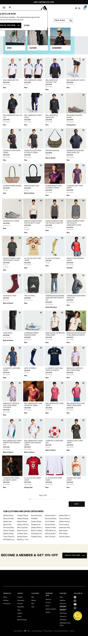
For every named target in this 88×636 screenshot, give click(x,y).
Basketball (20, 607)
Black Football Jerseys (37, 531)
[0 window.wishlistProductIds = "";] (9, 7)
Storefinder (63, 619)
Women (33, 600)
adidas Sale (7, 521)
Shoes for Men (8, 518)
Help (61, 597)
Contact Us (63, 616)
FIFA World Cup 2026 (51, 531)
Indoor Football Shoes (9, 531)
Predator (34, 518)
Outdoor (19, 613)
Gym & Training (22, 619)
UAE (28, 631)
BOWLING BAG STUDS (31, 186)
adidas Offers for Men (37, 527)
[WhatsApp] (75, 608)
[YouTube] (75, 604)
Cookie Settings (37, 631)
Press (47, 606)
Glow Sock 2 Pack (9, 296)
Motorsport (20, 600)
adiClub (48, 612)
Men (32, 597)
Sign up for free (72, 555)
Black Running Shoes (23, 531)
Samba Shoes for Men (51, 524)
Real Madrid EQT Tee (10, 80)
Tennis (19, 616)
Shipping (62, 600)
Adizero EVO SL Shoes (11, 221)
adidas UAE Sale (23, 524)
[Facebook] (75, 597)
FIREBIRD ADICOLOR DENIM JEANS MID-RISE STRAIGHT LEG (55, 298)
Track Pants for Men (9, 537)
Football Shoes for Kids (23, 534)
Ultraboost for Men (37, 534)
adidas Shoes (22, 521)
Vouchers (62, 610)
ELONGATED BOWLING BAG (12, 186)
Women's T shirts (23, 540)
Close (27, 25)
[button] (20, 60)
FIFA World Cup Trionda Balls (9, 540)
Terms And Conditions (61, 631)
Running (19, 603)
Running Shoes (50, 518)
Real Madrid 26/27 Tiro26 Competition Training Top (12, 443)
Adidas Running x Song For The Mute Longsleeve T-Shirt (75, 223)
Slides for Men (50, 527)
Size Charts (63, 613)
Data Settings (18, 631)
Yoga (18, 610)
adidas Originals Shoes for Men (23, 518)
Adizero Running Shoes (65, 521)
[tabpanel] (44, 284)
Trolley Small (29, 296)
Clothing (5, 600)
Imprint (72, 631)
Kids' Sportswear (23, 527)
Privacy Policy (48, 631)
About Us (48, 599)
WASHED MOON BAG (52, 150)
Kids (32, 603)
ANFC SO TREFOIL (30, 368)
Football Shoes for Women (37, 537)
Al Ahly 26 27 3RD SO (53, 258)
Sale (32, 607)
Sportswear (63, 531)
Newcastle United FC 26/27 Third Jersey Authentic (11, 405)
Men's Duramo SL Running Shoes (51, 537)
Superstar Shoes (65, 527)
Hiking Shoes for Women (51, 534)
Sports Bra (7, 524)
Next (77, 504)
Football (20, 597)
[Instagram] (75, 600)
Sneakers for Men (37, 524)
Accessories (6, 603)
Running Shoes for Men (37, 515)
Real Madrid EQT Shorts (76, 80)
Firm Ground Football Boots (65, 524)
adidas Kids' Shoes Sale (65, 515)
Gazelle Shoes (8, 534)
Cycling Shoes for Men (65, 537)
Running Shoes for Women (9, 527)
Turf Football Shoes (51, 521)
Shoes (5, 597)
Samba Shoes (8, 515)
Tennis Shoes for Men (65, 518)
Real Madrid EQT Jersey (33, 80)
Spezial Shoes (22, 537)
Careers (48, 602)
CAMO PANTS (7, 333)
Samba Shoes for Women (37, 521)
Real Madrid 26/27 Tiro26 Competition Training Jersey (33, 443)
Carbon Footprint (51, 609)
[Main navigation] (4, 7)
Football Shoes (22, 515)
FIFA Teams (63, 534)
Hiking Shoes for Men (51, 515)
